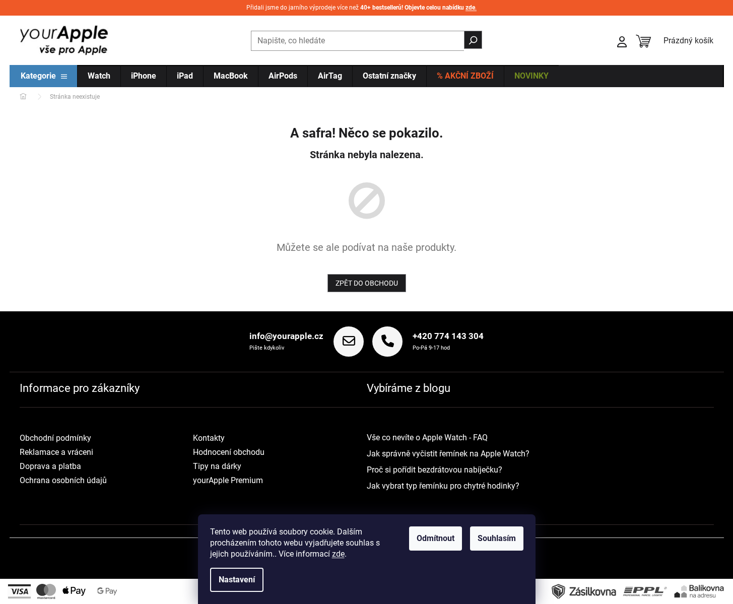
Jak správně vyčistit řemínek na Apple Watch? (448, 453)
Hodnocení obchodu (228, 452)
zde (338, 554)
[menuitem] (44, 76)
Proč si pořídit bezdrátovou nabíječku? (434, 470)
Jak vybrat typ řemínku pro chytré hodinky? (443, 486)
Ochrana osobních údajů (63, 480)
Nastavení (237, 579)
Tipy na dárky (217, 466)
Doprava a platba (50, 466)
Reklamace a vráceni (56, 452)
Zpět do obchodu (367, 283)
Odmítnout (435, 538)
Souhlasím (497, 538)
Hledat (473, 40)
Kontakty (209, 438)
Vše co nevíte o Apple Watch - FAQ (427, 437)
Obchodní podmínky (55, 438)
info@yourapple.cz (286, 336)
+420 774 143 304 (448, 336)
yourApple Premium (228, 480)
